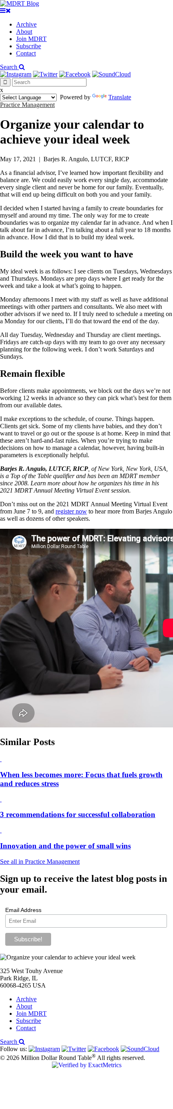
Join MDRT (31, 38)
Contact (26, 53)
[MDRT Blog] (19, 3)
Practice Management (27, 104)
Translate (119, 97)
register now (71, 511)
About (24, 31)
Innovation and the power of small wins (65, 846)
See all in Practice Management (40, 861)
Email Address (23, 910)
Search (9, 67)
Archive (26, 24)
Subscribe (28, 46)
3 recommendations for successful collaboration (77, 814)
